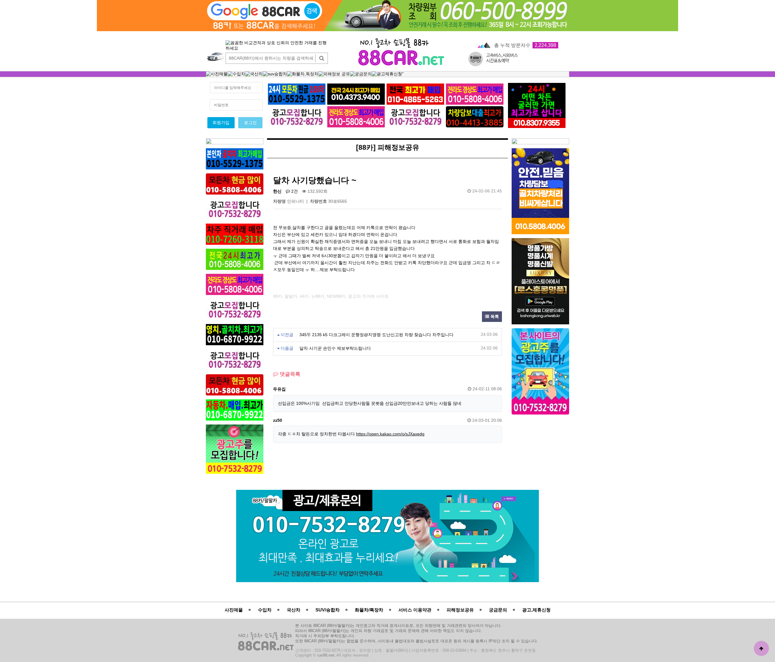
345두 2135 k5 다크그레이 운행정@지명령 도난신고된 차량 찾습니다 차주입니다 (376, 335)
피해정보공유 (460, 609)
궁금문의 (498, 609)
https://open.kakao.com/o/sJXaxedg (390, 434)
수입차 (265, 609)
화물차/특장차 (369, 609)
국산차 (293, 609)
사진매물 (234, 609)
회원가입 (221, 122)
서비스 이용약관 (414, 609)
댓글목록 (289, 374)
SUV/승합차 (327, 609)
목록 (494, 316)
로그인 (250, 122)
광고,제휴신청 (536, 609)
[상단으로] (761, 648)
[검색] (320, 58)
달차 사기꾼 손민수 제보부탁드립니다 (335, 348)
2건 (294, 191)
